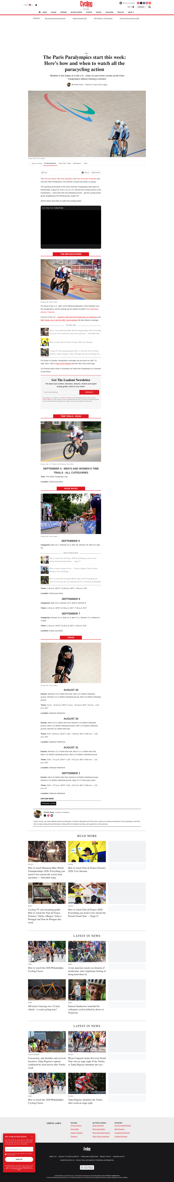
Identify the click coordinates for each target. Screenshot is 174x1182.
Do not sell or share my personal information (95, 1160)
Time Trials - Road (65, 163)
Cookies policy (119, 1156)
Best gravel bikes (99, 1129)
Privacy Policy (26, 1167)
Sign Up (19, 1159)
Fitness (89, 12)
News (45, 12)
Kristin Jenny (78, 84)
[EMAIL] (52, 815)
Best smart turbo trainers (101, 1133)
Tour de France (50, 179)
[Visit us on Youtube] (147, 3)
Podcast (120, 12)
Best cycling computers (101, 1136)
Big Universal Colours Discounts (55, 18)
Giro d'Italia (75, 1129)
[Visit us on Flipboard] (150, 3)
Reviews (63, 12)
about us (52, 1156)
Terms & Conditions (17, 1168)
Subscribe (141, 7)
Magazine (109, 12)
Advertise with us (67, 1160)
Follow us (86, 172)
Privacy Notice (47, 399)
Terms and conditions (89, 1156)
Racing (53, 12)
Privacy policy (105, 1156)
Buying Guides (76, 12)
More (130, 12)
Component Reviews (122, 1133)
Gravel (99, 12)
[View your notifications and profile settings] (36, 5)
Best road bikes (98, 1125)
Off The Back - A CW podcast (103, 18)
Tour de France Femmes (86, 179)
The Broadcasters (50, 163)
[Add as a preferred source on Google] (87, 1167)
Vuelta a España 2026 (80, 18)
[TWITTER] (45, 815)
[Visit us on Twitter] (141, 3)
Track (85, 163)
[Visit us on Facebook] (144, 3)
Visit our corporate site (112, 1175)
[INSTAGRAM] (49, 815)
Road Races (77, 163)
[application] (71, 227)
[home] (40, 12)
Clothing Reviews (121, 1136)
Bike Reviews (119, 1129)
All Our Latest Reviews (123, 1125)
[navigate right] (144, 163)
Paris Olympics (67, 179)
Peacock (50, 312)
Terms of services (66, 398)
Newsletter (97, 172)
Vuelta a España (76, 1133)
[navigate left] (29, 163)
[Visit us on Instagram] (138, 3)
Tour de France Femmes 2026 (129, 18)
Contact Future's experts (68, 1156)
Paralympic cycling (48, 803)
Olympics (74, 1136)
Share (45, 172)
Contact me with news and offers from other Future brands (19, 1154)
